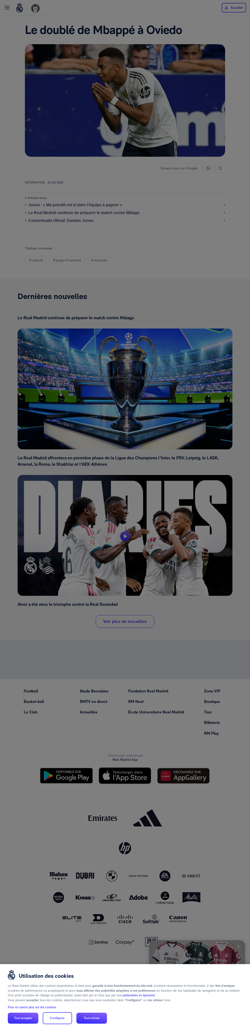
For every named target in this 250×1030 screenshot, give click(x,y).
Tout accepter (23, 1018)
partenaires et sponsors (139, 995)
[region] (125, 997)
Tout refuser (92, 1018)
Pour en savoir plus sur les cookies (32, 1007)
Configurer (57, 1018)
